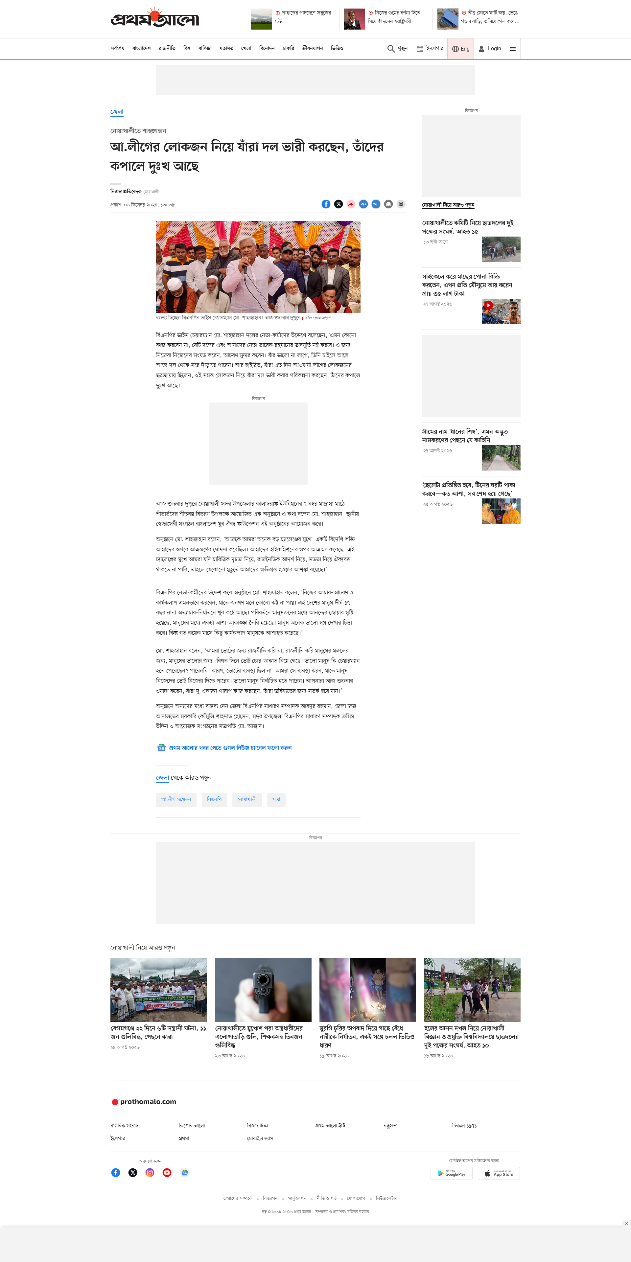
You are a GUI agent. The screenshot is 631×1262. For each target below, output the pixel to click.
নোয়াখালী (247, 799)
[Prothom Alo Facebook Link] (119, 1173)
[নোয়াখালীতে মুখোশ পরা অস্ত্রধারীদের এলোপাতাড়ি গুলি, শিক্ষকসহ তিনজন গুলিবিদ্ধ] (263, 990)
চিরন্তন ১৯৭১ (464, 1126)
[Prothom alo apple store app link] (499, 1174)
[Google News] (185, 1174)
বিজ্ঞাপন (270, 1199)
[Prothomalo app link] (451, 1174)
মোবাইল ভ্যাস (260, 1138)
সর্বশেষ (118, 49)
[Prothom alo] (154, 19)
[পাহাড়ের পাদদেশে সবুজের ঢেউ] (261, 19)
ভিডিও (337, 49)
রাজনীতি (167, 49)
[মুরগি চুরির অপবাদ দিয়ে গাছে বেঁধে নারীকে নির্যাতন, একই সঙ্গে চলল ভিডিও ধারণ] (367, 990)
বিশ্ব (187, 49)
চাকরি (288, 49)
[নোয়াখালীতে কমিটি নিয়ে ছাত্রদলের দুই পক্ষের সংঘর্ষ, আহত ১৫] (501, 249)
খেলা (246, 49)
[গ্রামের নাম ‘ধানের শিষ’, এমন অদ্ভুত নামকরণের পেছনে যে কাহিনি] (501, 458)
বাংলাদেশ (141, 49)
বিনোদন (267, 49)
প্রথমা (184, 1138)
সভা (276, 799)
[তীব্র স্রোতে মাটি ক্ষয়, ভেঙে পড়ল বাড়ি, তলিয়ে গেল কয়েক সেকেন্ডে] (447, 19)
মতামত (226, 49)
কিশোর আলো (192, 1126)
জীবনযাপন (312, 49)
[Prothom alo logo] (143, 1104)
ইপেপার (117, 1138)
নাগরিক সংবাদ (124, 1126)
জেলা (117, 112)
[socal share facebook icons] (327, 208)
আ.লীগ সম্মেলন (176, 799)
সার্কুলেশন (297, 1199)
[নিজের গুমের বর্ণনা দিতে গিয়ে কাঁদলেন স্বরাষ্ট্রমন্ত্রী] (354, 19)
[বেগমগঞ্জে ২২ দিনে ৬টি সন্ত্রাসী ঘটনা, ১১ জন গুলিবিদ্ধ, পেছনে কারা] (158, 990)
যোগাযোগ (356, 1199)
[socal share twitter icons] (339, 208)
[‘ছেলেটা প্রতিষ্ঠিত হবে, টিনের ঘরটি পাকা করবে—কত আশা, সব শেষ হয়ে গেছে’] (501, 511)
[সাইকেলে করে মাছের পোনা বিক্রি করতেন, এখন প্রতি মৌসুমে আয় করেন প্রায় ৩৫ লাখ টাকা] (501, 311)
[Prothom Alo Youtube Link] (170, 1173)
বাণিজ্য (205, 49)
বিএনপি (214, 799)
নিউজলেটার (387, 1199)
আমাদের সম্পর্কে (237, 1199)
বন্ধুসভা (391, 1126)
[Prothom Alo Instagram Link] (153, 1173)
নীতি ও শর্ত (327, 1199)
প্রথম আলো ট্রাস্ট (330, 1126)
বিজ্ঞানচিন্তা (257, 1126)
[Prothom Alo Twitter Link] (136, 1173)
